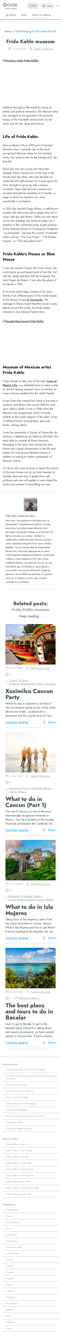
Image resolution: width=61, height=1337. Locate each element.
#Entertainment (28, 683)
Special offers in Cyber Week (19, 1163)
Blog (24, 15)
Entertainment (12, 1209)
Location (9, 1284)
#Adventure (14, 788)
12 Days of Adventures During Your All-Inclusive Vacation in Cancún (31, 1077)
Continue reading (16, 722)
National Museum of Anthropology (21, 1103)
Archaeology (11, 1303)
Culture (9, 1266)
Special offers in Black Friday (19, 1150)
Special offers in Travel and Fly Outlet (22, 1187)
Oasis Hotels (11, 1234)
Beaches (10, 1309)
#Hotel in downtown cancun (31, 899)
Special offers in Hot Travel (18, 1181)
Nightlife (10, 1278)
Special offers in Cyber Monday (20, 1175)
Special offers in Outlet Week (19, 1194)
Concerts (10, 1272)
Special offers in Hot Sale (17, 1156)
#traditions (51, 683)
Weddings (10, 1322)
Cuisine (9, 1259)
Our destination (13, 1222)
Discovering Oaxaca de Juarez (19, 1128)
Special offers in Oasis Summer (19, 1169)
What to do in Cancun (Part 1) (19, 1091)
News (8, 1315)
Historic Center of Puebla (17, 1097)
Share (52, 722)
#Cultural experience (18, 682)
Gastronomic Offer (14, 1247)
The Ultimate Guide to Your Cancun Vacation (26, 1069)
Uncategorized (12, 1253)
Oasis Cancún (12, 1241)
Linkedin (25, 582)
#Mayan (50, 899)
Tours (8, 1228)
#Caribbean (37, 788)
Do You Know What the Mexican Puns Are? (25, 1116)
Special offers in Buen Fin (17, 1144)
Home (8, 31)
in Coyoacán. (35, 300)
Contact (33, 5)
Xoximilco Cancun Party (16, 1084)
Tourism (9, 1216)
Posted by (43, 49)
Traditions (10, 1290)
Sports (9, 1328)
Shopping (10, 1297)
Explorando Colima (14, 1122)
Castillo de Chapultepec (16, 1109)
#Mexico (40, 683)
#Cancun (13, 680)
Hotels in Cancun (41, 15)
